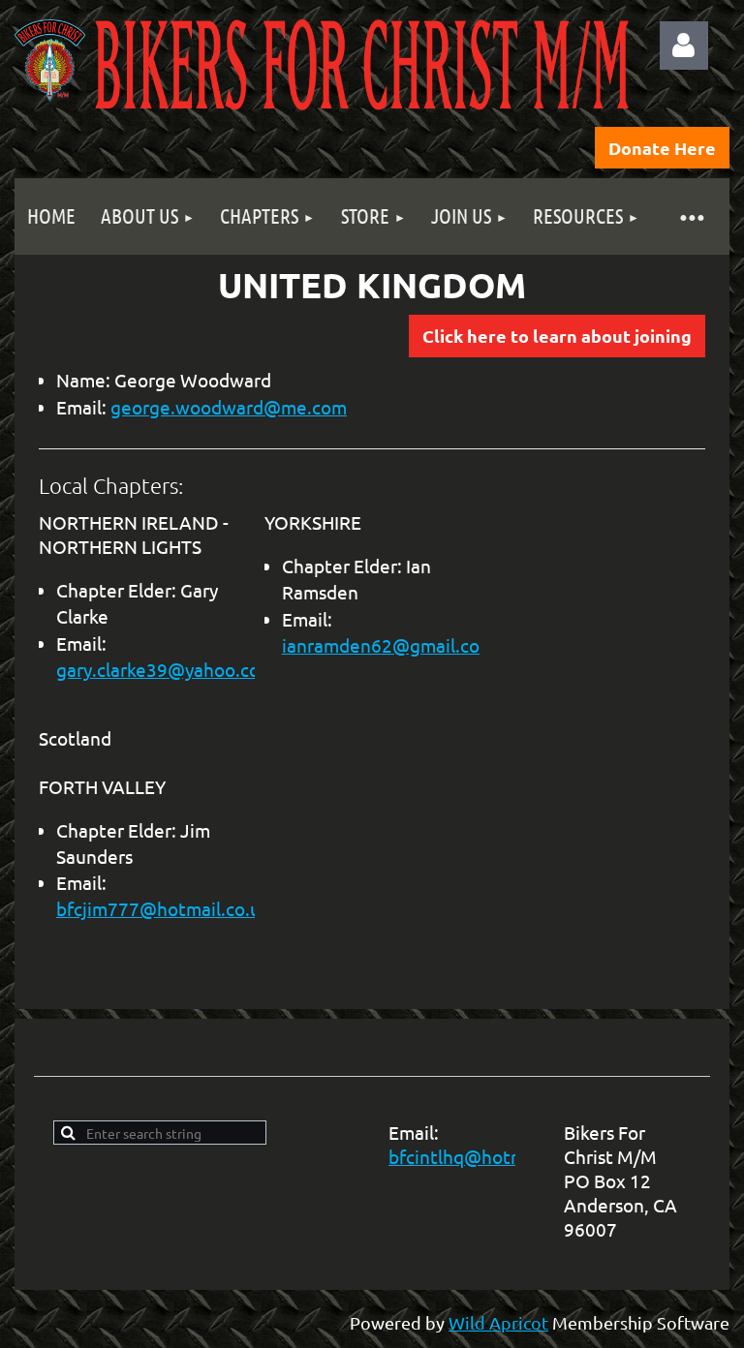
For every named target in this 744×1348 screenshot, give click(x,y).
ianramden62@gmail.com (388, 645)
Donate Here (662, 148)
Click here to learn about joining (557, 335)
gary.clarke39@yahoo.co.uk (170, 669)
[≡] (690, 216)
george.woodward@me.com (228, 406)
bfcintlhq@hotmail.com (486, 1156)
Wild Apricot (498, 1322)
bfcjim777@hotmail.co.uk (163, 908)
